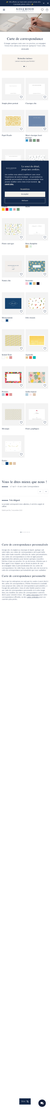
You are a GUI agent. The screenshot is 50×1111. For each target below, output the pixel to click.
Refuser (25, 201)
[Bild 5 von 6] (27, 532)
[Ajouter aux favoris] (21, 97)
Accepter (25, 194)
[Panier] (47, 10)
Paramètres (25, 189)
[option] (26, 140)
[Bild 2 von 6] (22, 532)
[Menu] (4, 10)
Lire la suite (25, 49)
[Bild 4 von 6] (25, 532)
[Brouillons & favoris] (42, 10)
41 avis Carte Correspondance (28, 487)
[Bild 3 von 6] (24, 532)
